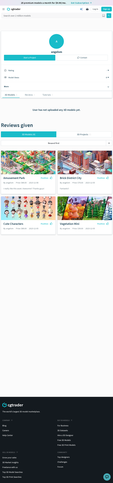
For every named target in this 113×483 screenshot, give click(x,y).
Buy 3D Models (63, 420)
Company (6, 420)
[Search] (109, 15)
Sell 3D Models (8, 452)
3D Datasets (62, 430)
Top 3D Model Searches (12, 472)
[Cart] (87, 9)
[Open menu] (3, 9)
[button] (103, 15)
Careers (5, 430)
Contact (83, 57)
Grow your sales (9, 457)
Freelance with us (10, 467)
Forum (60, 466)
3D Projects (84, 134)
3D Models (28, 134)
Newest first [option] (53, 143)
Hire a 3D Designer (65, 435)
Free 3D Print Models (66, 445)
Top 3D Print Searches (11, 477)
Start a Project (30, 57)
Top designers (63, 457)
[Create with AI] (81, 9)
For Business (62, 425)
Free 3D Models (64, 440)
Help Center (7, 435)
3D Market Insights (10, 462)
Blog (4, 425)
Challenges (62, 462)
